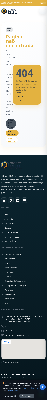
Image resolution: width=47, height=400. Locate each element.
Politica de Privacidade (30, 388)
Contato (19, 100)
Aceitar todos (26, 396)
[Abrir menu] (42, 11)
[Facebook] (11, 200)
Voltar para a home (11, 124)
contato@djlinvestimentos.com (18, 335)
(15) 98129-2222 (11, 331)
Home (18, 93)
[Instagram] (4, 200)
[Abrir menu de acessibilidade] (43, 387)
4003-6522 (9, 326)
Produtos (20, 96)
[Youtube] (24, 200)
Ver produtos (12, 133)
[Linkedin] (17, 200)
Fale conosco (11, 139)
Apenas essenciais (10, 396)
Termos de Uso (13, 390)
